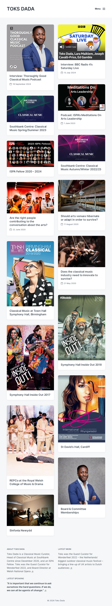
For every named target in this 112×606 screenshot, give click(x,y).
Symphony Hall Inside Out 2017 (30, 394)
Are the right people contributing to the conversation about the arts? (28, 221)
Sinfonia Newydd (21, 530)
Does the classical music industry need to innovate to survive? (79, 275)
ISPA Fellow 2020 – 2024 (26, 171)
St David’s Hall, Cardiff (75, 447)
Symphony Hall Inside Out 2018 (81, 364)
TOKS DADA (20, 9)
